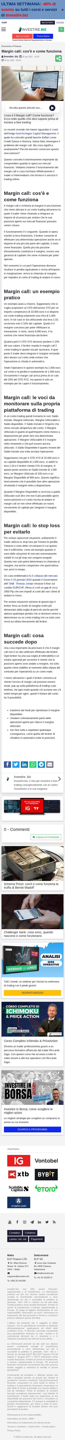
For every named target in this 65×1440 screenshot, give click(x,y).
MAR (31, 1418)
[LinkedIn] (24, 764)
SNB (11, 583)
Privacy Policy (13, 1430)
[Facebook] (7, 764)
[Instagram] (25, 1222)
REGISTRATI (48, 22)
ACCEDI (60, 22)
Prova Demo (43, 36)
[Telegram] (41, 764)
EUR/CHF (18, 587)
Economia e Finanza (11, 46)
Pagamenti (37, 1239)
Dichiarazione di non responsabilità (24, 1415)
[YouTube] (10, 1222)
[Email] (49, 764)
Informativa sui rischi (17, 1418)
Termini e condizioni (16, 1426)
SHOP (4, 22)
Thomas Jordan (24, 583)
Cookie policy (48, 1426)
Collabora (30, 1232)
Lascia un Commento (47, 837)
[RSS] (54, 1222)
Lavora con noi (17, 1239)
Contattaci (14, 1232)
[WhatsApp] (32, 764)
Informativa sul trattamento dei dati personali (28, 1422)
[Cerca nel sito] (61, 29)
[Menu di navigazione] (3, 29)
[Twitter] (16, 764)
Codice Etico (34, 1426)
